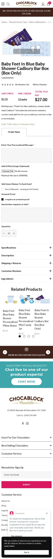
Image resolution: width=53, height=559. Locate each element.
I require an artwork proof (17, 199)
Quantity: (6, 226)
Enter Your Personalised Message (17, 145)
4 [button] (33, 336)
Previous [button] (20, 51)
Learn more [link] (9, 546)
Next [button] (33, 51)
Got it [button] (26, 552)
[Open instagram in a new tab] (27, 423)
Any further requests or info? (15, 204)
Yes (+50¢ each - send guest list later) (21, 189)
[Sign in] (43, 4)
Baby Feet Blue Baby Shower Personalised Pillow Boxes (10, 318)
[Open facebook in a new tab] (23, 423)
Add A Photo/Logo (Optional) (15, 166)
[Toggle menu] (3, 4)
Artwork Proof (8, 194)
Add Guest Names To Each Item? (16, 184)
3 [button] (29, 336)
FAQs (3, 505)
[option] (26, 42)
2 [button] (24, 336)
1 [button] (26, 51)
